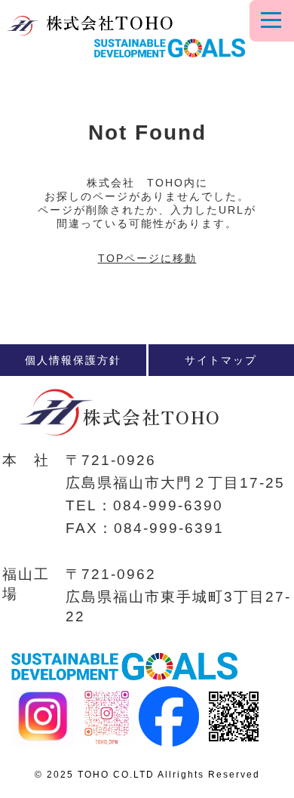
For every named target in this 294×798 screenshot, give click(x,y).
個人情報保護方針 (73, 360)
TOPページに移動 (147, 258)
